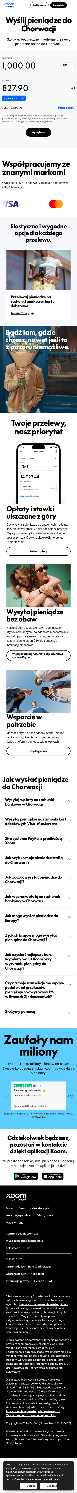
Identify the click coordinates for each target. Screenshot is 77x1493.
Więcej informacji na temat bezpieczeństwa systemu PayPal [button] (37, 655)
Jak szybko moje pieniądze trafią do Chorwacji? (34, 859)
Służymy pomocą (20, 1011)
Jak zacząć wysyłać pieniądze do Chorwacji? (33, 879)
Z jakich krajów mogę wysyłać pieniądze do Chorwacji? (31, 937)
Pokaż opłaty (66, 107)
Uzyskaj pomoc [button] (38, 751)
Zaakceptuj (52, 1485)
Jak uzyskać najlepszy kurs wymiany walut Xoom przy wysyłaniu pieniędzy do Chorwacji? (28, 961)
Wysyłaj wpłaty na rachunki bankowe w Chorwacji (29, 801)
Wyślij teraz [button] (38, 132)
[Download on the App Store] (53, 1178)
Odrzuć (31, 1485)
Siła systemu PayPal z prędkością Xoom (33, 840)
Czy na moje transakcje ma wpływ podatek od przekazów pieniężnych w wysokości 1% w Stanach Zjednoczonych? (34, 990)
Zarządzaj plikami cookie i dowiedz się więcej (39, 1479)
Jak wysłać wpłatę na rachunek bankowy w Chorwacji (32, 898)
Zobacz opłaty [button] (38, 551)
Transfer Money (20, 313)
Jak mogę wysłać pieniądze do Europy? (31, 918)
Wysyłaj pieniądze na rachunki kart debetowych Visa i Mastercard (35, 821)
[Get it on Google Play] (26, 1178)
